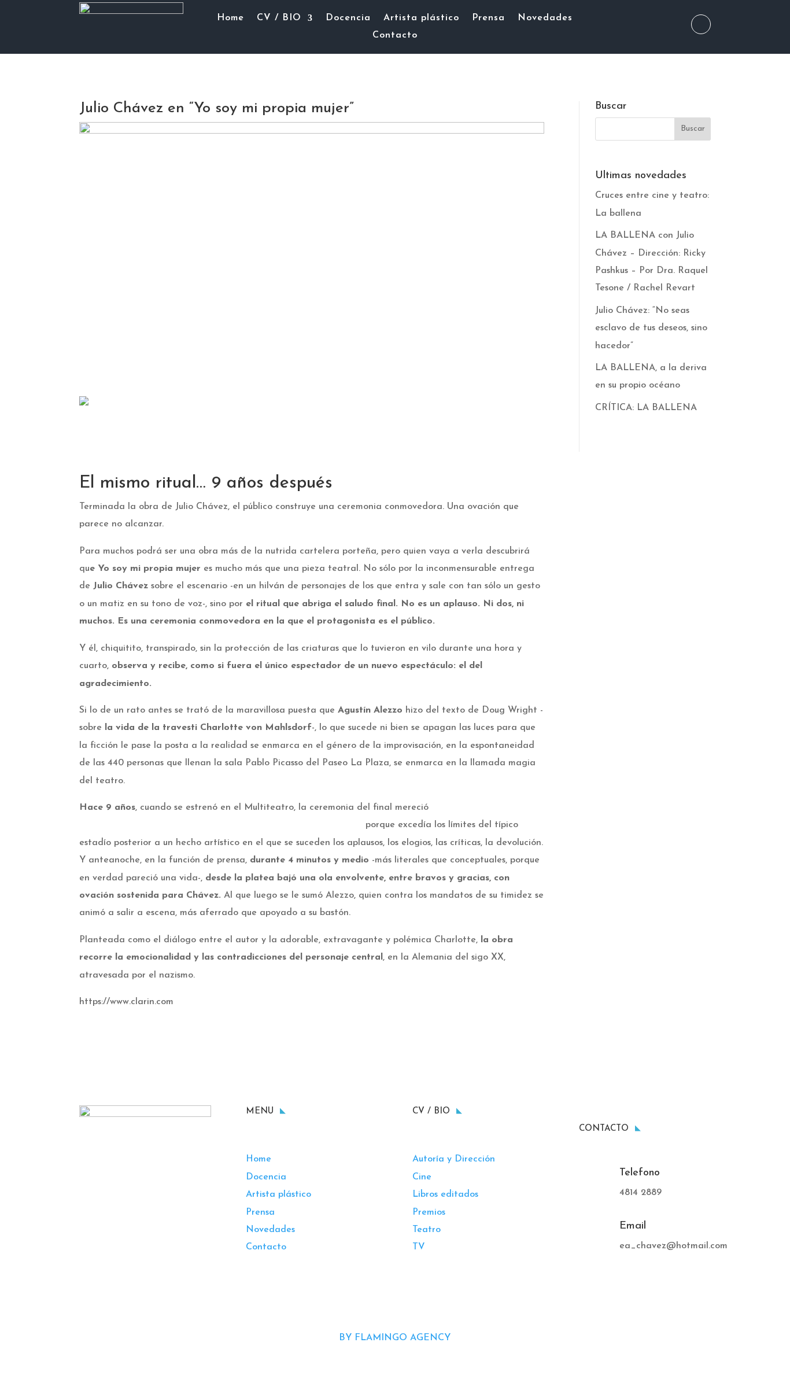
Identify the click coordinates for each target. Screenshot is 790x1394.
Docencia (348, 18)
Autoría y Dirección (453, 1159)
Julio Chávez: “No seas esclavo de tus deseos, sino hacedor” (651, 328)
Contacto (395, 35)
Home (230, 18)
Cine (421, 1177)
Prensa (488, 18)
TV (418, 1247)
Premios (428, 1212)
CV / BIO (279, 18)
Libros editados (445, 1194)
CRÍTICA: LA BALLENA (646, 407)
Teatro (426, 1229)
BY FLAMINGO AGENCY (395, 1338)
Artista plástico (421, 18)
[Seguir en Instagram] (701, 24)
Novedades (545, 18)
